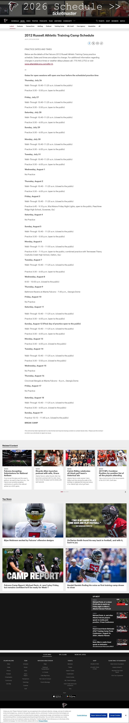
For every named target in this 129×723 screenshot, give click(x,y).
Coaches (25, 685)
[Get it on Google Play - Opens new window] (71, 697)
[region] (64, 715)
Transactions (25, 678)
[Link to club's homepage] (5, 20)
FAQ (70, 688)
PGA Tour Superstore (117, 675)
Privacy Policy (43, 721)
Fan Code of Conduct (45, 678)
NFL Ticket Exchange (70, 680)
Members (70, 664)
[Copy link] (101, 43)
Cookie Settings (82, 715)
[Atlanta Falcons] (64, 705)
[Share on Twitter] (93, 44)
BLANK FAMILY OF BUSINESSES (117, 660)
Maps (45, 664)
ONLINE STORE (95, 664)
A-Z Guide (45, 672)
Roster (25, 667)
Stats (25, 670)
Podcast (8, 673)
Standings (25, 682)
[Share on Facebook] (89, 44)
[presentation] (126, 492)
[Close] (126, 715)
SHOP (94, 660)
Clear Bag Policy (45, 675)
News (8, 664)
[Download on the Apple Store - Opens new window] (57, 696)
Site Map (8, 683)
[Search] (97, 20)
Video (8, 667)
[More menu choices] (74, 21)
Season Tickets (70, 670)
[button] (61, 492)
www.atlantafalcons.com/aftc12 (39, 64)
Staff (25, 688)
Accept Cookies (115, 715)
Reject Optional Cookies (98, 715)
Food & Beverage (45, 682)
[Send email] (97, 44)
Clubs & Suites (70, 677)
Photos (9, 670)
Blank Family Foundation (117, 664)
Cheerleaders (8, 677)
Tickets (70, 667)
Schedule (25, 664)
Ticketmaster (70, 673)
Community (8, 680)
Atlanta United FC (117, 667)
